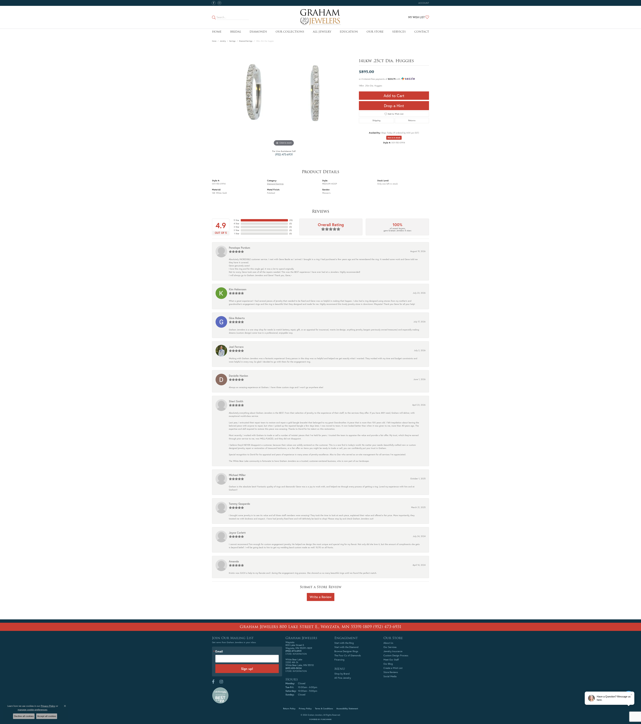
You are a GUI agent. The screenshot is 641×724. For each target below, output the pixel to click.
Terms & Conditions (324, 708)
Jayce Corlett (237, 532)
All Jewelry (322, 32)
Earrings (232, 41)
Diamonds (258, 32)
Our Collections (290, 32)
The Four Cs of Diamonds (347, 655)
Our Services (390, 647)
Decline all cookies (24, 716)
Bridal (235, 32)
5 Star (236, 220)
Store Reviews (390, 672)
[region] (284, 97)
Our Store (375, 32)
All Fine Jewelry (342, 677)
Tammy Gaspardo (239, 503)
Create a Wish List (392, 668)
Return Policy (289, 708)
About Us (388, 642)
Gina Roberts (237, 318)
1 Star (236, 233)
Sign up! (247, 669)
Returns (411, 120)
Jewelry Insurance (392, 651)
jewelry (223, 41)
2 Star (236, 230)
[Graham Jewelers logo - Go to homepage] (320, 17)
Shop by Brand (342, 673)
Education (349, 32)
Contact (421, 32)
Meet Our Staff (391, 659)
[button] (423, 3)
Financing (339, 659)
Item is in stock (394, 138)
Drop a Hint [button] (394, 105)
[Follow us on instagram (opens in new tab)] (219, 3)
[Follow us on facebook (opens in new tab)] (214, 3)
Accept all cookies (46, 716)
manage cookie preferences (32, 709)
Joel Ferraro (236, 346)
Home (217, 32)
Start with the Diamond (346, 647)
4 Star (236, 223)
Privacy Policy (305, 708)
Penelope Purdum (239, 247)
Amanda (234, 561)
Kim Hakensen (237, 289)
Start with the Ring (344, 642)
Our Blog (388, 663)
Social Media (389, 676)
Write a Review (321, 597)
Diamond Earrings (245, 41)
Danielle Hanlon (238, 375)
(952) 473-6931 (284, 154)
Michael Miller (237, 475)
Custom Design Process (395, 655)
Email (219, 651)
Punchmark (326, 719)
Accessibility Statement (347, 708)
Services (399, 32)
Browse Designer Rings (346, 651)
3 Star (236, 227)
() (291, 220)
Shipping (376, 120)
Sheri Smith (236, 401)
